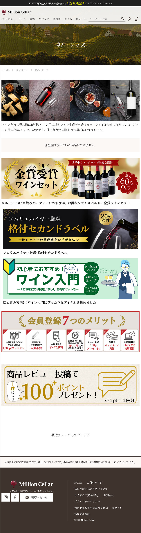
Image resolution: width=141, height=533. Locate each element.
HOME (5, 70)
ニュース (81, 19)
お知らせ (109, 495)
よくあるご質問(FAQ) (86, 495)
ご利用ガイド (94, 482)
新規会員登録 (82, 514)
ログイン (117, 508)
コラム (68, 19)
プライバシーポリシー (87, 501)
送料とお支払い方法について (91, 489)
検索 (122, 18)
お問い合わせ (39, 497)
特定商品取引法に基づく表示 (91, 508)
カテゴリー (22, 70)
